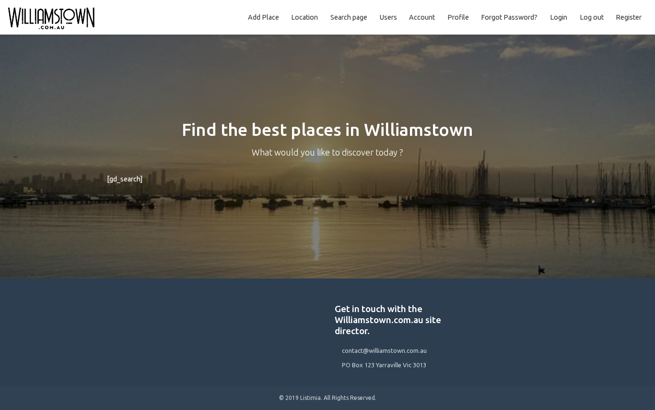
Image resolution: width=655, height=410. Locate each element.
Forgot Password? (509, 17)
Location (304, 17)
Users (388, 17)
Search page (348, 17)
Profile (458, 17)
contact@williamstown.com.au (384, 350)
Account (422, 17)
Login (558, 17)
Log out (592, 17)
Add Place (263, 17)
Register (629, 17)
